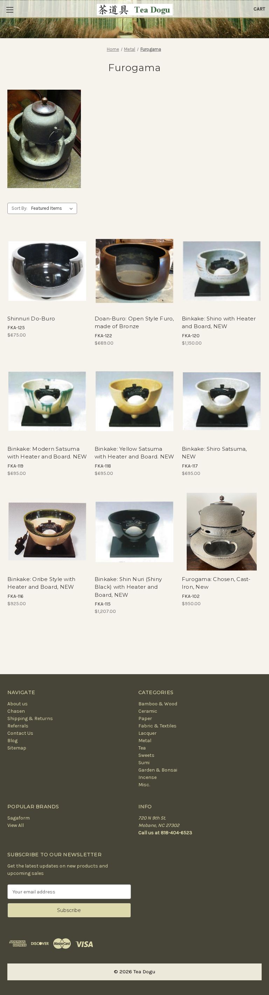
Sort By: (19, 208)
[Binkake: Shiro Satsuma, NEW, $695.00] (222, 401)
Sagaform (18, 818)
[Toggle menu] (9, 9)
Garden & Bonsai (157, 770)
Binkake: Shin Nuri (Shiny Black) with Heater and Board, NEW (128, 587)
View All (15, 825)
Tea (142, 748)
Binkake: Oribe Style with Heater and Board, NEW (41, 583)
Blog (12, 741)
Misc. (144, 785)
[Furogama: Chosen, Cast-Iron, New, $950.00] (222, 532)
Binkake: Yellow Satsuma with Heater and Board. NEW (134, 452)
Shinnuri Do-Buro (31, 318)
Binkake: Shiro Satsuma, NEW (214, 452)
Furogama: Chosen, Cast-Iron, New (216, 583)
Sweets (146, 755)
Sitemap (16, 748)
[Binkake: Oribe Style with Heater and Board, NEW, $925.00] (47, 532)
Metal (144, 741)
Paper (145, 718)
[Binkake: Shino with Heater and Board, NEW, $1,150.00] (222, 271)
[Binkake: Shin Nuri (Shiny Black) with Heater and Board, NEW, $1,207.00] (134, 532)
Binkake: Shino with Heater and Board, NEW (219, 322)
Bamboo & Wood (157, 704)
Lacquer (147, 733)
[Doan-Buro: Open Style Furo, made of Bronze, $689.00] (134, 271)
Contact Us (20, 733)
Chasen (16, 711)
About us (17, 704)
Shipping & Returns (30, 718)
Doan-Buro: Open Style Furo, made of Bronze (134, 322)
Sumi (144, 763)
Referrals (17, 726)
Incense (147, 777)
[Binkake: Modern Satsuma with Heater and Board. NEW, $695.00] (47, 401)
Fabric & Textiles (157, 726)
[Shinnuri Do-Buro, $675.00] (47, 271)
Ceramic (147, 711)
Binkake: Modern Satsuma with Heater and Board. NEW (47, 452)
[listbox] (53, 208)
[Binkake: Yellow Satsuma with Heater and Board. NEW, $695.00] (134, 401)
